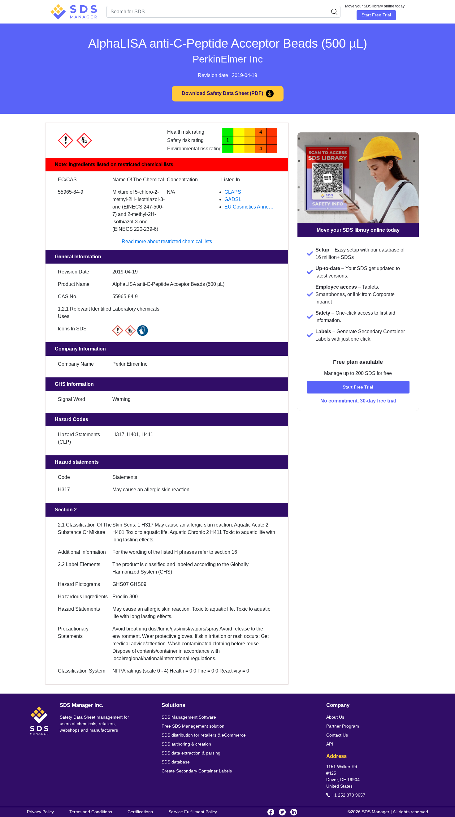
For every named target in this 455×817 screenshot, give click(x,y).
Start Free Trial (376, 14)
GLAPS (232, 192)
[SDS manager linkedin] (293, 812)
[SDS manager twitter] (282, 812)
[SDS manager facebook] (270, 812)
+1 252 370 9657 (348, 795)
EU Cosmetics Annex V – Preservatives (250, 207)
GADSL (232, 199)
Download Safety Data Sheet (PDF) (223, 93)
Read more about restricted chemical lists (167, 241)
